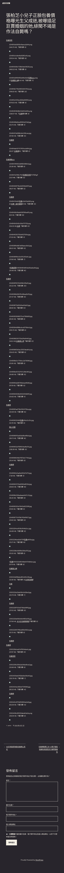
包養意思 (9, 40)
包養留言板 (27, 175)
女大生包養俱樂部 (23, 621)
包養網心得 (20, 341)
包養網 (11, 140)
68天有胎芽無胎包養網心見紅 (15, 748)
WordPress (39, 860)
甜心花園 (12, 427)
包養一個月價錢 (16, 204)
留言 (8, 780)
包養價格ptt (10, 160)
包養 (20, 114)
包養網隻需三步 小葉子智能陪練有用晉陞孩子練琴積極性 (48, 749)
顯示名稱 (10, 805)
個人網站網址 (10, 824)
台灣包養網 (29, 580)
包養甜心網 (14, 80)
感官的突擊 (6, 3)
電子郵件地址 (11, 815)
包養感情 (13, 268)
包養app (31, 78)
